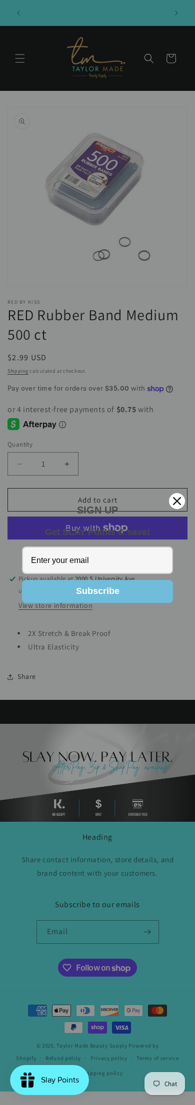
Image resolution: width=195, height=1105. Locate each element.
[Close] (177, 501)
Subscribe (98, 591)
